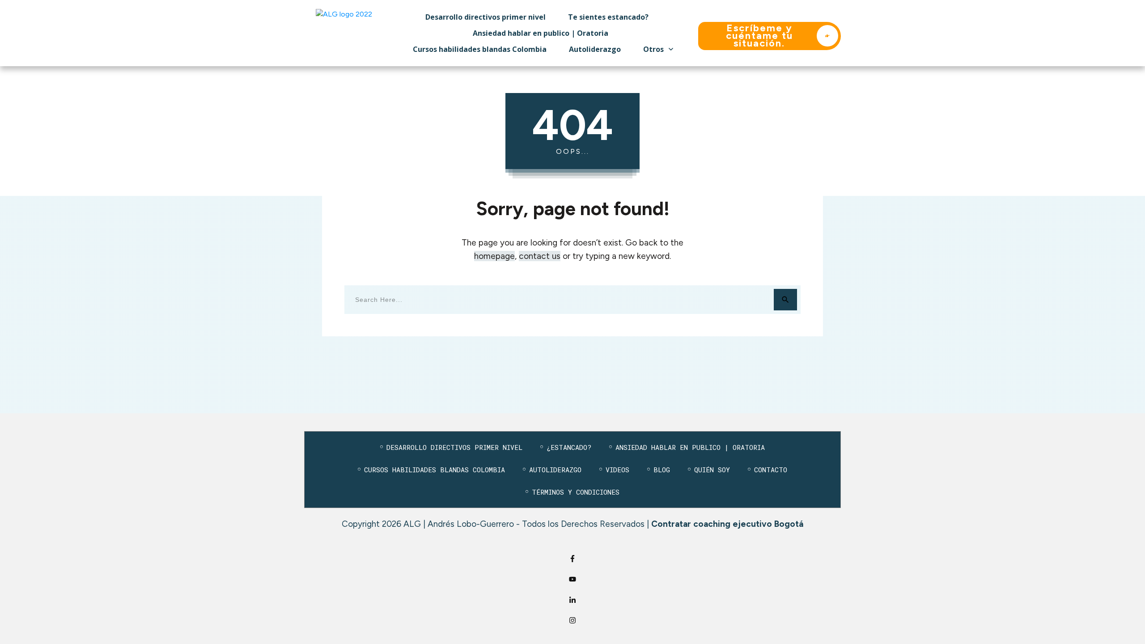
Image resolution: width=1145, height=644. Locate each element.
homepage (494, 256)
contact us (539, 256)
